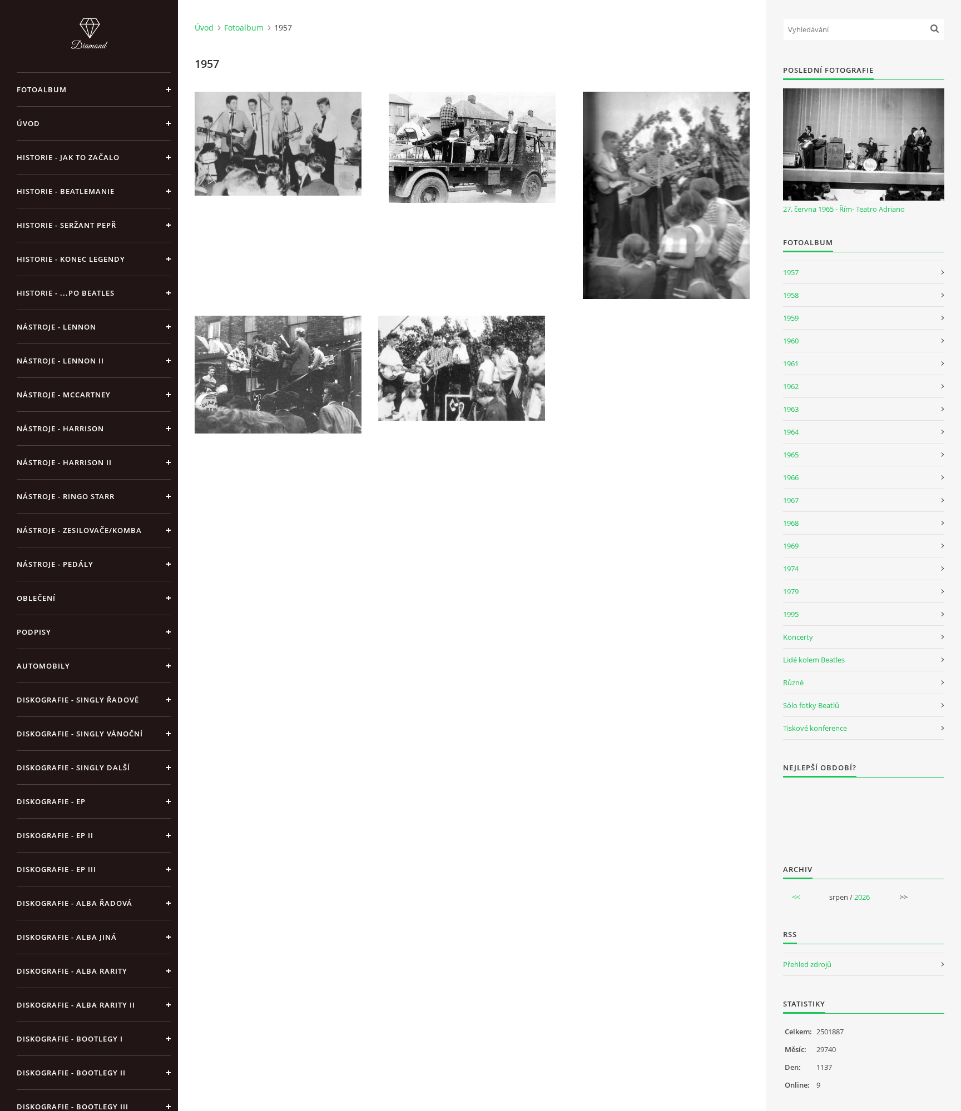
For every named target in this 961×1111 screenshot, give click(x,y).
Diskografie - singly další (73, 768)
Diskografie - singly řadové (78, 700)
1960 (791, 341)
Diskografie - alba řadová (74, 903)
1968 (791, 523)
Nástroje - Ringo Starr (66, 496)
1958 (791, 295)
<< (796, 897)
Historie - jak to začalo (68, 157)
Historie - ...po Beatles (66, 293)
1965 (791, 455)
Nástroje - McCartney (64, 395)
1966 (791, 477)
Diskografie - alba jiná (67, 937)
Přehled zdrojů (807, 964)
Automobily (43, 666)
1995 (791, 614)
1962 (791, 386)
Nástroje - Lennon (56, 327)
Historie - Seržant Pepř (66, 225)
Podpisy (34, 632)
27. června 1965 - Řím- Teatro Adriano (844, 209)
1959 (791, 318)
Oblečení (36, 598)
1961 (791, 363)
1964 (791, 432)
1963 (791, 409)
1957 (791, 272)
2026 (862, 897)
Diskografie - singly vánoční (80, 734)
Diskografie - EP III (56, 869)
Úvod (28, 123)
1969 (791, 546)
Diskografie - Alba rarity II (76, 1005)
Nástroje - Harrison (60, 429)
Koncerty (798, 637)
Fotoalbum (42, 89)
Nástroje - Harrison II (64, 462)
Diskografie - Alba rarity (72, 971)
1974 (791, 569)
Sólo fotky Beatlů (811, 705)
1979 (791, 591)
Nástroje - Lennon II (60, 361)
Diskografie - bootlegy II (71, 1073)
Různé (793, 682)
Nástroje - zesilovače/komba (79, 530)
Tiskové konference (815, 728)
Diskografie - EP (51, 801)
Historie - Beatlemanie (66, 191)
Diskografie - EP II (55, 835)
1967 (791, 500)
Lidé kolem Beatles (814, 660)
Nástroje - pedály (55, 564)
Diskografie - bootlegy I (70, 1039)
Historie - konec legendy (71, 259)
